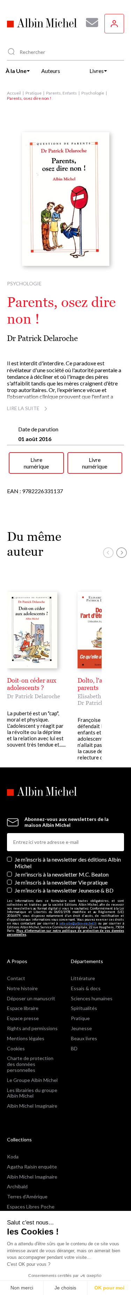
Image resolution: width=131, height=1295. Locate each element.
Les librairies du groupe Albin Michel (32, 1093)
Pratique (34, 93)
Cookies (16, 1048)
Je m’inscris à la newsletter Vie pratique (61, 882)
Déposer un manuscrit (31, 998)
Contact (16, 978)
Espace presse (23, 1018)
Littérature (83, 978)
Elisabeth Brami (98, 696)
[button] (108, 552)
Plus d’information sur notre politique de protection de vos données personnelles (65, 932)
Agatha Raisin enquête (32, 1167)
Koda (13, 1156)
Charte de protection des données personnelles (30, 1064)
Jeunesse (81, 1028)
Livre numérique (36, 463)
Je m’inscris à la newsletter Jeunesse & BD (64, 890)
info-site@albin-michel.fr (78, 923)
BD (74, 1048)
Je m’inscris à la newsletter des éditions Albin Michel (68, 862)
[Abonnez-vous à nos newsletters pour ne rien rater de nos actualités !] (89, 22)
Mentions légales (25, 1038)
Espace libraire (22, 1008)
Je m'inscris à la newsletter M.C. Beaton (62, 874)
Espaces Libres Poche (30, 1207)
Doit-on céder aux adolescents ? (31, 684)
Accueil (14, 93)
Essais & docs (86, 988)
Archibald (17, 1186)
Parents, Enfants (61, 93)
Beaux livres (84, 1038)
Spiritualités (84, 1008)
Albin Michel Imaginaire (32, 1106)
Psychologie (92, 93)
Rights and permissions (32, 1028)
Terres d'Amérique (27, 1196)
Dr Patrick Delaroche (42, 338)
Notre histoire (22, 988)
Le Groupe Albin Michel (32, 1080)
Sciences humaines (91, 998)
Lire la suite (23, 408)
